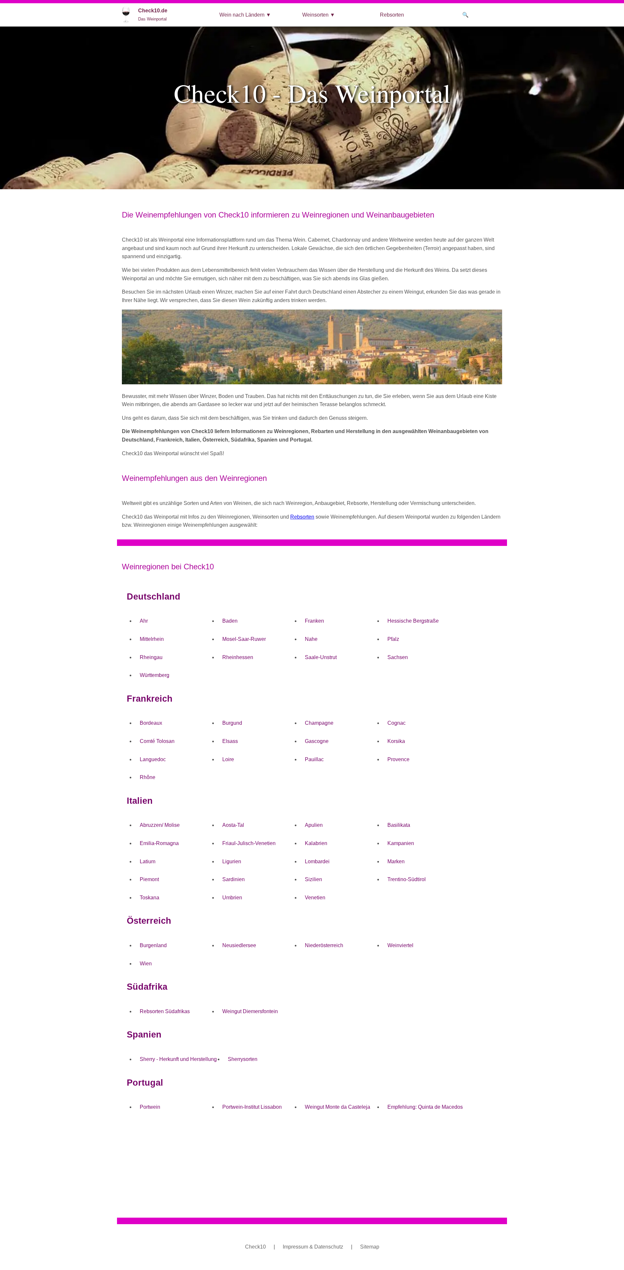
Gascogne (317, 741)
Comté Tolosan (157, 741)
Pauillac (314, 759)
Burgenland (153, 945)
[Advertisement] (312, 1166)
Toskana (149, 897)
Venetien (315, 897)
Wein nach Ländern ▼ (245, 15)
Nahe (311, 639)
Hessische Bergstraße (413, 621)
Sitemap (369, 1247)
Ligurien (231, 861)
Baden (230, 621)
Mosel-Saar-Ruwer (244, 639)
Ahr (144, 621)
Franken (314, 621)
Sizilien (313, 879)
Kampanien (400, 843)
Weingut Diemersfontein (250, 1011)
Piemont (149, 879)
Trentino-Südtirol (406, 879)
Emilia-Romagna (159, 843)
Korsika (396, 741)
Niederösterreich (324, 945)
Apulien (314, 825)
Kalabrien (316, 843)
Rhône (147, 777)
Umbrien (232, 897)
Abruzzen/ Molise (160, 825)
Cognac (396, 723)
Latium (147, 861)
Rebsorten (392, 15)
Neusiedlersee (239, 945)
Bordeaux (151, 723)
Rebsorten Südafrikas (165, 1011)
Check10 (255, 1247)
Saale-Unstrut (321, 657)
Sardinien (233, 879)
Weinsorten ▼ (318, 15)
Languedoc (153, 759)
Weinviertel (400, 945)
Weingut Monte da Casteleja (337, 1107)
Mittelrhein (152, 639)
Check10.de (152, 14)
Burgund (232, 723)
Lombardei (317, 861)
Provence (398, 759)
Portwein (150, 1107)
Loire (228, 759)
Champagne (319, 723)
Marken (396, 861)
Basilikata (398, 825)
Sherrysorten (242, 1059)
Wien (146, 963)
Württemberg (154, 675)
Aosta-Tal (233, 825)
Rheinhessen (237, 657)
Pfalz (393, 639)
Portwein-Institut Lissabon (252, 1107)
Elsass (230, 741)
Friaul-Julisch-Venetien (249, 843)
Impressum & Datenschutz (313, 1247)
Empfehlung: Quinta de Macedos (425, 1107)
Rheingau (151, 657)
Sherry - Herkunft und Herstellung (178, 1059)
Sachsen (397, 657)
